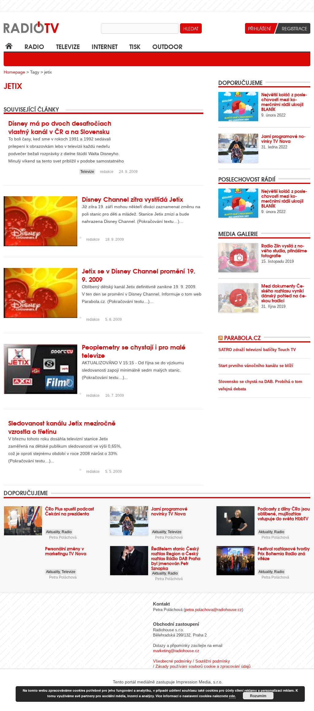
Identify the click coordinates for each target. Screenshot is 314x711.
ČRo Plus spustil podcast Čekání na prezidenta (69, 511)
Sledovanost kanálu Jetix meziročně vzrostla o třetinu (62, 427)
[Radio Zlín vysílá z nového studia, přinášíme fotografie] (238, 257)
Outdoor (167, 46)
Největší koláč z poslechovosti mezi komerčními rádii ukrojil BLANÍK (284, 102)
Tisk (134, 46)
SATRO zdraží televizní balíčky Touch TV (257, 349)
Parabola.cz (242, 337)
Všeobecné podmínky (172, 661)
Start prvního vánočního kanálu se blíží (255, 365)
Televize (68, 46)
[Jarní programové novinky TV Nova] (238, 148)
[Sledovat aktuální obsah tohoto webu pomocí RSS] (221, 337)
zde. (232, 696)
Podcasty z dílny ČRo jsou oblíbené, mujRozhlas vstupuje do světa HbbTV (284, 513)
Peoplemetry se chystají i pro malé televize (134, 351)
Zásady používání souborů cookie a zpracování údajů (203, 666)
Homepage (14, 72)
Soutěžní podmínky (212, 661)
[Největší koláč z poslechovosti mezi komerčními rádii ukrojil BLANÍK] (238, 106)
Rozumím (258, 695)
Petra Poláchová (63, 537)
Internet (104, 46)
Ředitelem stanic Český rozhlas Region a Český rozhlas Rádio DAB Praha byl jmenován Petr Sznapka (175, 558)
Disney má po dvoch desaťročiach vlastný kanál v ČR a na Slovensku (59, 127)
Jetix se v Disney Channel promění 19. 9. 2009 (138, 275)
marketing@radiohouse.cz (176, 650)
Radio (34, 46)
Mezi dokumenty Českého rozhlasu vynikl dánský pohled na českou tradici (284, 293)
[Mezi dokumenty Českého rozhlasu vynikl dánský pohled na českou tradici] (238, 297)
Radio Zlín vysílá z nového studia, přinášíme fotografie (284, 250)
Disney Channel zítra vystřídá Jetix (132, 199)
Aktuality (53, 532)
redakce (106, 172)
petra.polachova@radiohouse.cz (213, 609)
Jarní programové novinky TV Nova (283, 138)
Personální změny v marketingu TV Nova (65, 551)
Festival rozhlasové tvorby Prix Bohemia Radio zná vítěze (284, 553)
